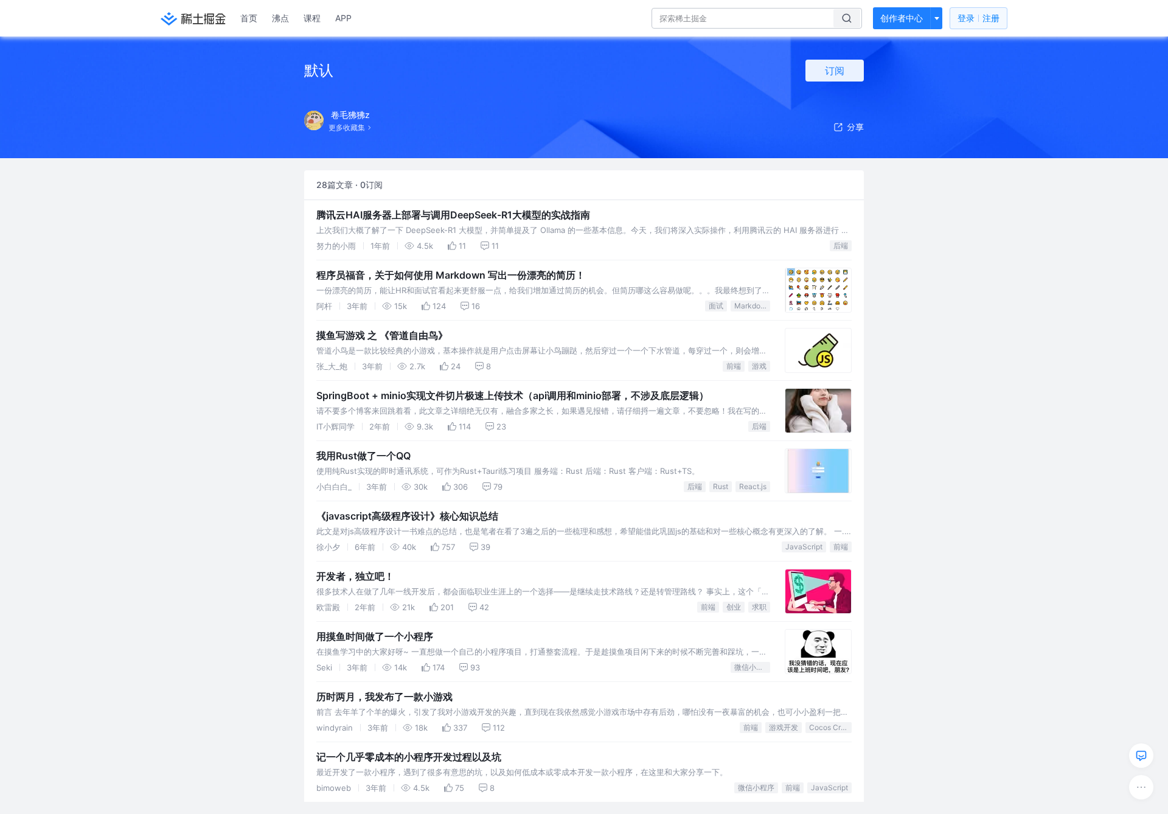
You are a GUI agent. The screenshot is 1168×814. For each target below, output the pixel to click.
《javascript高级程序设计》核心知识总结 (407, 516)
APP (343, 18)
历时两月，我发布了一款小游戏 (384, 697)
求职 (759, 606)
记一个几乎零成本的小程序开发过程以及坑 (408, 757)
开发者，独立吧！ (355, 576)
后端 (840, 245)
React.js (752, 486)
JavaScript (803, 546)
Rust (720, 486)
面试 (716, 305)
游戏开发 (783, 727)
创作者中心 (901, 18)
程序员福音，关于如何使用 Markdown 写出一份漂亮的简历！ (450, 275)
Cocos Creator (830, 727)
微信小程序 (752, 667)
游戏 (759, 365)
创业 (733, 606)
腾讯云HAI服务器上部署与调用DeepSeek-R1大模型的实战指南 (453, 215)
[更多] (1141, 787)
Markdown (752, 305)
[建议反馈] (1141, 755)
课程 (312, 18)
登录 (978, 18)
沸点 (280, 18)
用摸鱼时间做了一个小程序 (374, 636)
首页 (248, 18)
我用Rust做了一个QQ (363, 456)
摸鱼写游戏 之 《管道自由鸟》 (382, 335)
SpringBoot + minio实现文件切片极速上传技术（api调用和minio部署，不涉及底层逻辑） (512, 395)
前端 (733, 365)
